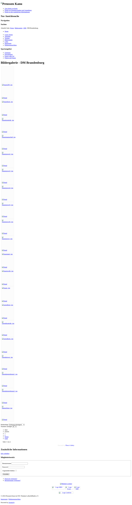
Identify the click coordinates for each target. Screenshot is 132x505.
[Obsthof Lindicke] (66, 493)
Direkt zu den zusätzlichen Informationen (17, 12)
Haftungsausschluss (11, 45)
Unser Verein (9, 35)
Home (12, 28)
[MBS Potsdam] (58, 489)
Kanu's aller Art (9, 56)
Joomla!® (11, 502)
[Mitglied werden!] (66, 484)
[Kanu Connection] (69, 489)
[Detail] (4, 98)
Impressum (8, 43)
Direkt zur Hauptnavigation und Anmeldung (18, 10)
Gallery (72, 445)
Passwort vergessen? (11, 479)
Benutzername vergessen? (12, 480)
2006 (24, 28)
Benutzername (6, 463)
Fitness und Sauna (10, 58)
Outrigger (8, 53)
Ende (6, 438)
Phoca (67, 445)
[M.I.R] (77, 489)
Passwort (5, 467)
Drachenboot (9, 54)
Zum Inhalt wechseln (11, 8)
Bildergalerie (19, 28)
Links (6, 41)
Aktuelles (7, 36)
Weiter (7, 437)
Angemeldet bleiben (8, 471)
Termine (7, 38)
